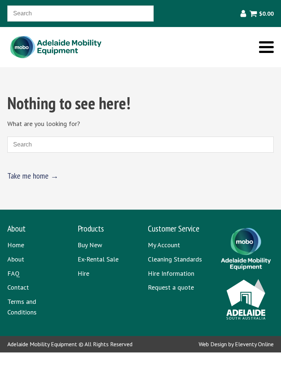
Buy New (90, 245)
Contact (18, 287)
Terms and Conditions (22, 306)
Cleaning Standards (175, 259)
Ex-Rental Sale (98, 259)
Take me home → (33, 176)
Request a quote (171, 287)
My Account (164, 245)
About (15, 259)
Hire (83, 273)
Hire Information (171, 273)
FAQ (13, 273)
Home (15, 245)
